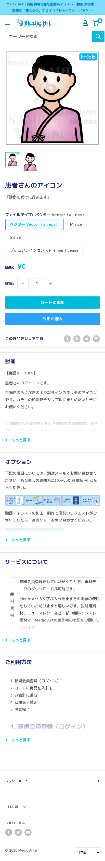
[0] (96, 23)
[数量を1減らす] (23, 283)
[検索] (98, 36)
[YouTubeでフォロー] (28, 832)
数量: (9, 283)
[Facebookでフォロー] (8, 832)
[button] (88, 852)
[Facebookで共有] (67, 338)
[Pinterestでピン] (77, 338)
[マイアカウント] (85, 23)
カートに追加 (52, 302)
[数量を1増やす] (50, 283)
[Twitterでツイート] (86, 338)
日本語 (13, 807)
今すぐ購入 (52, 319)
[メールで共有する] (96, 338)
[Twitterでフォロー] (18, 832)
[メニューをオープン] (7, 23)
